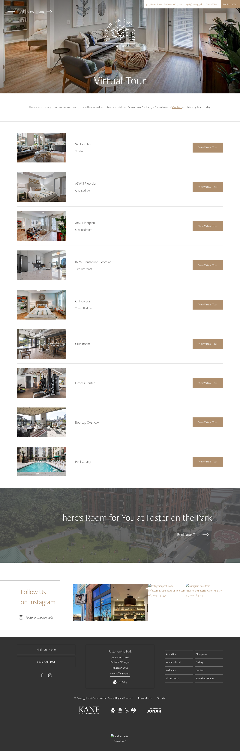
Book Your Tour (189, 534)
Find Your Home (34, 11)
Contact (177, 107)
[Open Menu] (11, 11)
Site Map (161, 698)
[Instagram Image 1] (92, 602)
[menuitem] (179, 654)
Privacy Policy (145, 698)
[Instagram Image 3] (167, 591)
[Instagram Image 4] (204, 591)
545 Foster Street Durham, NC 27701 (120, 660)
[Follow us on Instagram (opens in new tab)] (50, 676)
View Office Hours (120, 673)
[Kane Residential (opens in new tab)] (89, 713)
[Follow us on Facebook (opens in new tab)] (42, 676)
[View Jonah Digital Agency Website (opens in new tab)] (154, 711)
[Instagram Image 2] (129, 602)
